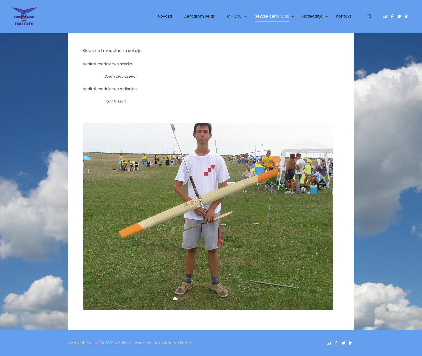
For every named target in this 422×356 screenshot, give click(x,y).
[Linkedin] (406, 16)
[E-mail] (384, 16)
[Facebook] (392, 16)
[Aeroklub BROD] (24, 16)
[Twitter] (399, 16)
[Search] (369, 16)
